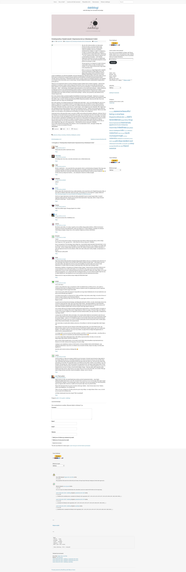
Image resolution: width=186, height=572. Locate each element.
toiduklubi (112, 148)
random (78, 135)
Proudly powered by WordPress (59, 569)
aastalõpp (77, 506)
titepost (126, 146)
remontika (119, 143)
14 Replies (95, 41)
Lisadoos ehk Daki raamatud (73, 2)
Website (54, 432)
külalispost (73, 135)
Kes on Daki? (62, 2)
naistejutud (119, 138)
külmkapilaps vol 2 (57, 139)
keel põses (130, 128)
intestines (68, 135)
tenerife (116, 146)
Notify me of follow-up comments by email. (63, 437)
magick (126, 130)
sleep (132, 143)
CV (56, 214)
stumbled (111, 146)
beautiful (126, 111)
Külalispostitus (88, 41)
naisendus (113, 138)
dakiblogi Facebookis (114, 92)
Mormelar (58, 155)
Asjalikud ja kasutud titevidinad (98, 139)
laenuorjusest (66, 486)
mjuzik (127, 133)
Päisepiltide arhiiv (86, 2)
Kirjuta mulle (127, 80)
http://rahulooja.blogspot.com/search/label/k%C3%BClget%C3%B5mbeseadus (73, 194)
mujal (120, 135)
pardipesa (131, 138)
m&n (122, 130)
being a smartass (62, 135)
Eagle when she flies (69, 477)
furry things (129, 120)
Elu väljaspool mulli (68, 41)
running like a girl (126, 143)
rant (131, 141)
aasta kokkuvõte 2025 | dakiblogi (63, 493)
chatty (126, 117)
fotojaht (123, 120)
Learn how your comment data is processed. (80, 445)
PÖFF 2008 (112, 141)
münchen (125, 136)
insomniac (113, 127)
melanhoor (113, 132)
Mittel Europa (121, 133)
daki (54, 41)
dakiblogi (93, 7)
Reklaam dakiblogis (105, 2)
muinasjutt (113, 135)
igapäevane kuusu (115, 125)
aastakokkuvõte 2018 (80, 499)
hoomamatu (126, 122)
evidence (116, 119)
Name (53, 421)
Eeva (56, 188)
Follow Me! (111, 103)
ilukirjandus (124, 125)
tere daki (121, 146)
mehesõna (129, 130)
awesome (55, 135)
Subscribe (113, 62)
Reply (56, 151)
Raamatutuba (95, 2)
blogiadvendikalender (116, 117)
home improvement (115, 123)
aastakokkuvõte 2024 (80, 493)
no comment (126, 138)
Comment (54, 407)
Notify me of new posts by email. (61, 440)
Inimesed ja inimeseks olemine (79, 41)
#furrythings (111, 111)
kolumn (111, 130)
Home (55, 2)
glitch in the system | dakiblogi (63, 398)
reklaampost (112, 143)
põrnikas (118, 140)
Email (53, 426)
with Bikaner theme (70, 569)
